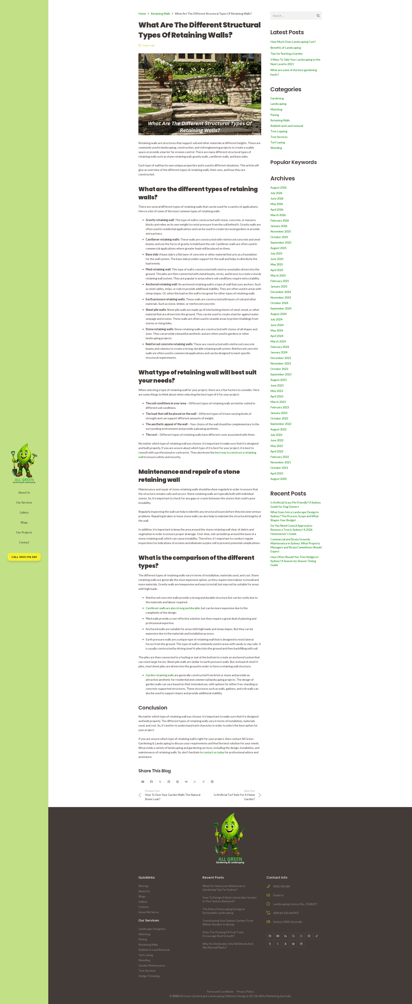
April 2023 (276, 396)
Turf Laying (277, 142)
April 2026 (276, 209)
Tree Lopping (278, 131)
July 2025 (276, 253)
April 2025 (276, 270)
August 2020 (278, 479)
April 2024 (276, 336)
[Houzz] (285, 936)
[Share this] (151, 782)
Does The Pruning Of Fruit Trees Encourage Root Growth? (223, 934)
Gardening (277, 98)
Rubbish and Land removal (286, 125)
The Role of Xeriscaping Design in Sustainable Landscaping (223, 910)
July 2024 (276, 319)
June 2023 (276, 385)
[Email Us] (270, 895)
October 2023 (279, 369)
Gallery (142, 901)
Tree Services (279, 137)
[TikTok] (316, 936)
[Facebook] (270, 936)
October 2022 (279, 418)
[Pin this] (177, 782)
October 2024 (279, 303)
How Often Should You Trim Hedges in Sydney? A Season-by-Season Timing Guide (294, 561)
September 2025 (280, 242)
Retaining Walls (160, 13)
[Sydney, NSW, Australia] (270, 921)
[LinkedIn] (301, 943)
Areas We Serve (148, 912)
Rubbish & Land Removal (153, 949)
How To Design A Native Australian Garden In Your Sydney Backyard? (229, 899)
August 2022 (278, 429)
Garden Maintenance (151, 965)
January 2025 (278, 286)
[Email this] (142, 782)
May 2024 (276, 330)
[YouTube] (277, 936)
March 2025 (278, 275)
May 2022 (276, 446)
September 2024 (280, 308)
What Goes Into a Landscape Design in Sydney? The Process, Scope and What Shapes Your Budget (294, 516)
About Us (144, 891)
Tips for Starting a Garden (286, 53)
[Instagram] (301, 936)
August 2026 (278, 187)
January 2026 (278, 226)
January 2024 (278, 352)
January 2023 (278, 413)
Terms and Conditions (220, 991)
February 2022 (279, 457)
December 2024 (280, 292)
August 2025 (278, 248)
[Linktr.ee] (285, 943)
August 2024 (278, 314)
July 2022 (276, 434)
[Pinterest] (309, 936)
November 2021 (280, 462)
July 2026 (276, 193)
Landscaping (278, 103)
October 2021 (279, 467)
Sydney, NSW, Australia (287, 921)
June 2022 (276, 440)
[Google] (293, 936)
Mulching (276, 109)
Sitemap (143, 886)
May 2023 (276, 391)
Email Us (278, 895)
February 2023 (279, 407)
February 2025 (279, 281)
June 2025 (276, 259)
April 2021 (276, 473)
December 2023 (280, 358)
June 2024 (276, 325)
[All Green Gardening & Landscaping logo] (24, 463)
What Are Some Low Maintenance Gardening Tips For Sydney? (223, 887)
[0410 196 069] (270, 886)
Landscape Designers (152, 929)
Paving (274, 115)
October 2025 (279, 237)
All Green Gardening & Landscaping (201, 996)
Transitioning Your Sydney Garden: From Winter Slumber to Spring (227, 922)
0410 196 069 (281, 886)
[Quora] (293, 943)
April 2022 (276, 451)
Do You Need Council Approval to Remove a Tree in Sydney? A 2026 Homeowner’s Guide (291, 529)
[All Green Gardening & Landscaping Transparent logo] (230, 838)
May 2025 (276, 264)
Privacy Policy (245, 991)
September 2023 (280, 374)
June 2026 (276, 198)
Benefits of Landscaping (285, 47)
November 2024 (280, 297)
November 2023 (280, 363)
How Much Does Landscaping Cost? (293, 41)
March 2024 (278, 341)
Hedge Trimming (148, 976)
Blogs (141, 896)
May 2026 (276, 204)
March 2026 (278, 215)
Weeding (276, 148)
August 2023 (278, 380)
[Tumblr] (270, 943)
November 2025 (280, 231)
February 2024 (279, 347)
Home (142, 13)
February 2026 (279, 220)
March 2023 (278, 402)
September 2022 (280, 424)
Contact (143, 907)
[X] (277, 943)
